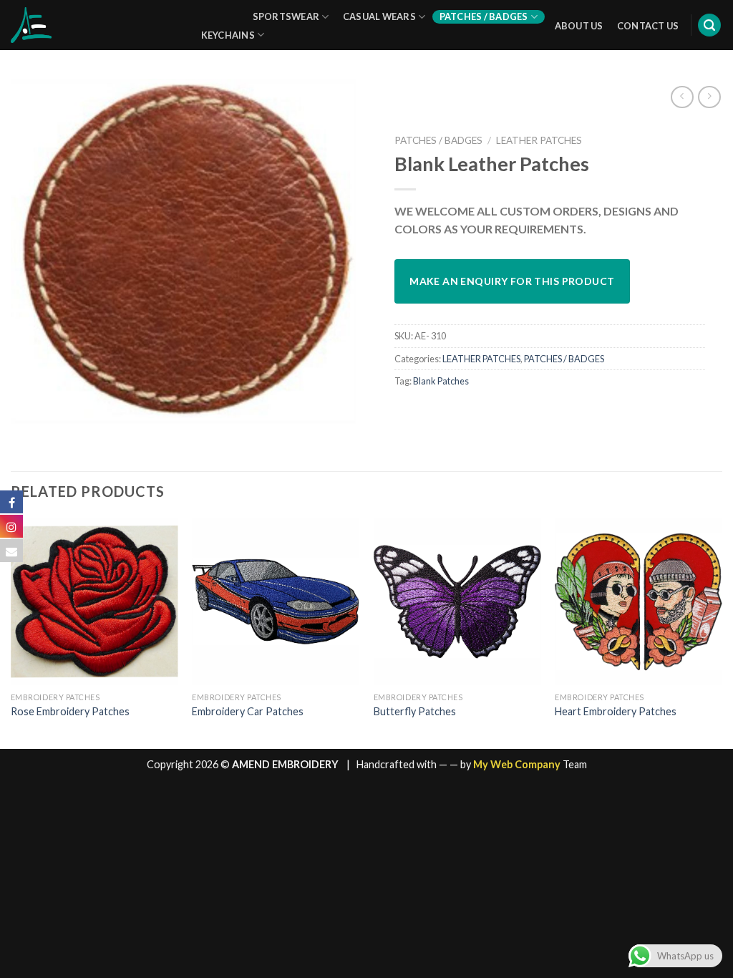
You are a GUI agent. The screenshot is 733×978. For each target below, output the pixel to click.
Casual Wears (379, 16)
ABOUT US (579, 26)
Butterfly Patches (415, 711)
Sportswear (286, 16)
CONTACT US (648, 26)
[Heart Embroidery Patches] (638, 601)
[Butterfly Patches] (457, 601)
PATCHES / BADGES (438, 140)
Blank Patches (441, 381)
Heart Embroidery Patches (615, 711)
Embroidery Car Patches (248, 711)
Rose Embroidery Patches (70, 711)
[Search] (709, 25)
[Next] (721, 632)
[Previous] (11, 632)
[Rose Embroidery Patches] (94, 601)
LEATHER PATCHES (539, 140)
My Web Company (516, 764)
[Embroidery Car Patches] (275, 601)
